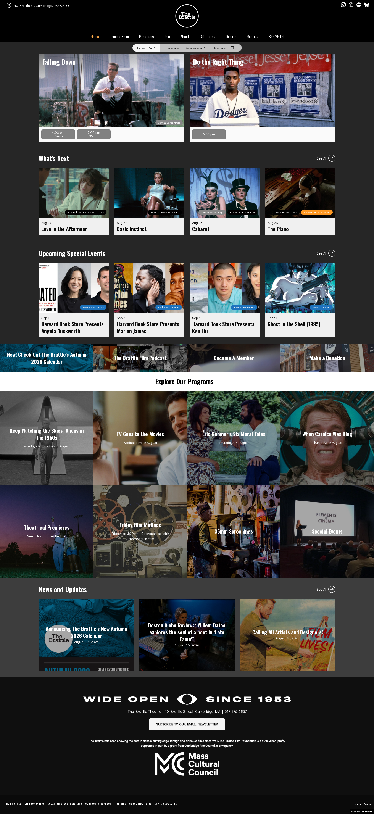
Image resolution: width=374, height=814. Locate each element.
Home (95, 36)
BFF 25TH (276, 36)
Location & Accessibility (65, 803)
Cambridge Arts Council (199, 745)
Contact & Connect (98, 803)
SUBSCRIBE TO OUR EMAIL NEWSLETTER (187, 724)
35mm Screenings (169, 122)
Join (167, 36)
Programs (146, 36)
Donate (231, 36)
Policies (120, 803)
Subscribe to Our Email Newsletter (154, 803)
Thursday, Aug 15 (146, 48)
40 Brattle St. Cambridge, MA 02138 (41, 5)
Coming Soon (119, 36)
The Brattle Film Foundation (25, 803)
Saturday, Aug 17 (195, 48)
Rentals (252, 36)
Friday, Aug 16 (171, 48)
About (184, 36)
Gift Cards (207, 36)
